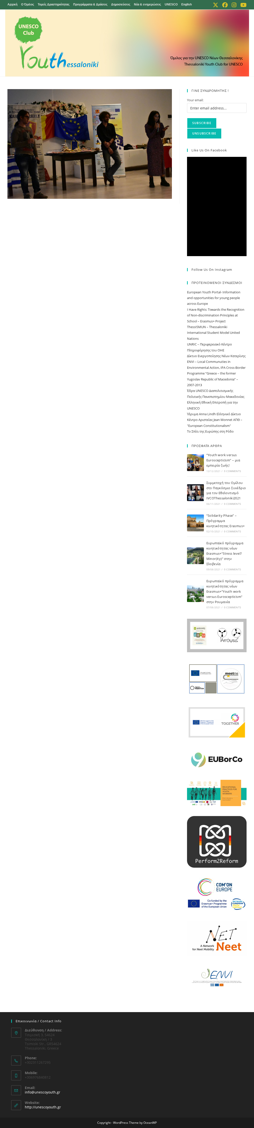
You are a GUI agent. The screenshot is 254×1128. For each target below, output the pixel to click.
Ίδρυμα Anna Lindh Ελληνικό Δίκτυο (214, 414)
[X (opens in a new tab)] (215, 5)
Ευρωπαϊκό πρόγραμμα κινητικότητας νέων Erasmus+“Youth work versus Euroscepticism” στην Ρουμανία (225, 591)
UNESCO (171, 4)
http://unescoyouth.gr (43, 1107)
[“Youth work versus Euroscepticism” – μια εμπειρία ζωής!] (195, 462)
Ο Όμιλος (27, 4)
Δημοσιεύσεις (120, 4)
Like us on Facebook (209, 150)
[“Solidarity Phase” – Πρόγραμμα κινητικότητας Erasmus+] (195, 522)
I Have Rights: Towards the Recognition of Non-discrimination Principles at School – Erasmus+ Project (215, 315)
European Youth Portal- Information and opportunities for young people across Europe (213, 298)
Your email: (195, 100)
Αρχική (12, 4)
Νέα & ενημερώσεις (147, 4)
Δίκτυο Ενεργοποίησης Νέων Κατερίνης (216, 356)
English (186, 4)
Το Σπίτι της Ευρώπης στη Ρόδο (210, 431)
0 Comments (232, 471)
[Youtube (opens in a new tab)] (242, 5)
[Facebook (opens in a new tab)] (225, 5)
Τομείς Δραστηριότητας (53, 4)
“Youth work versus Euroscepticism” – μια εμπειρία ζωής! (223, 460)
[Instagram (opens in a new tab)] (234, 5)
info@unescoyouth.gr (42, 1092)
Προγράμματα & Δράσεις (90, 4)
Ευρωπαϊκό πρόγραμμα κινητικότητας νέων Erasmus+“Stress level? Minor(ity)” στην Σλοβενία (225, 553)
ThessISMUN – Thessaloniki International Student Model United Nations (213, 333)
